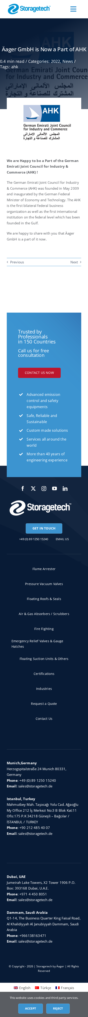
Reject (58, 1008)
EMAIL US (62, 539)
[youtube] (55, 488)
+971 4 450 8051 (33, 894)
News (68, 61)
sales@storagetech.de (35, 786)
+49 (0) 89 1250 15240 (37, 780)
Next (74, 262)
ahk (14, 66)
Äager (60, 966)
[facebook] (23, 488)
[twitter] (33, 488)
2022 (55, 61)
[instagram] (44, 488)
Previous (17, 262)
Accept (30, 1008)
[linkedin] (65, 488)
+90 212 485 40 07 (34, 827)
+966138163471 (32, 935)
